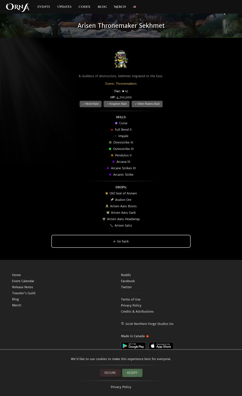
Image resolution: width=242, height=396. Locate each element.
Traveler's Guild (23, 293)
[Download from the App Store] (163, 347)
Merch (120, 7)
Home (16, 275)
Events (43, 7)
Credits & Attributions (137, 311)
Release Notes (22, 287)
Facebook (128, 281)
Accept (132, 372)
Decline (110, 372)
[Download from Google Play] (135, 347)
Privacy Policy (121, 387)
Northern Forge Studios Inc (154, 324)
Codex (84, 7)
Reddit (126, 275)
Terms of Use (130, 299)
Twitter (126, 287)
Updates (64, 7)
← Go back (121, 241)
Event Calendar (23, 281)
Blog (102, 7)
